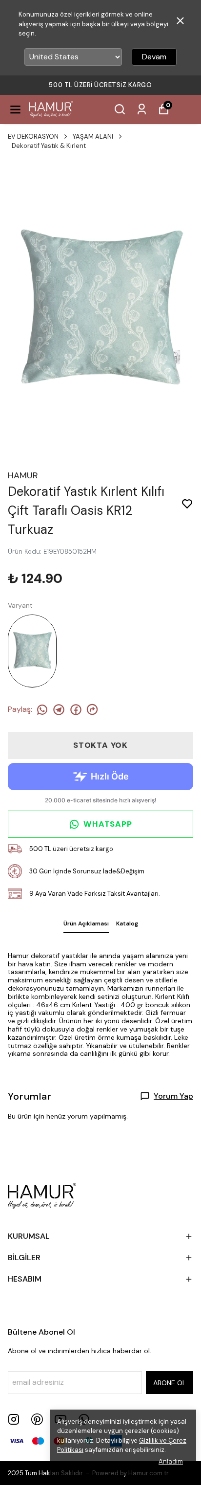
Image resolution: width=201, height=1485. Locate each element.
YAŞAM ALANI (93, 136)
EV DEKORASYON (33, 136)
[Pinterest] (37, 1419)
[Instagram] (14, 1419)
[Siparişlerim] (142, 109)
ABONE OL (169, 1382)
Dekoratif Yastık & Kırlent (49, 146)
